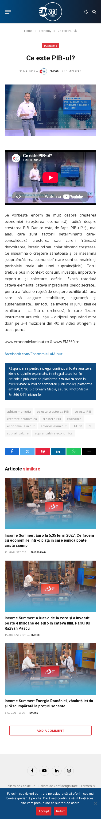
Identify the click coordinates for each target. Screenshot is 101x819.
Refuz (60, 811)
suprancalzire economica (54, 433)
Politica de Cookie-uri (20, 786)
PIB (90, 426)
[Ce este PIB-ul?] (50, 110)
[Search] (93, 12)
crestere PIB (52, 419)
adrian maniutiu (19, 411)
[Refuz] (95, 803)
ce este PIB (83, 411)
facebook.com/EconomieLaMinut (33, 353)
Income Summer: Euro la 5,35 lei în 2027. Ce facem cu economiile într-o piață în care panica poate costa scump (49, 540)
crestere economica (22, 419)
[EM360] (50, 11)
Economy (50, 45)
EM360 (54, 71)
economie (74, 419)
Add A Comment (50, 730)
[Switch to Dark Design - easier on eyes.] (86, 12)
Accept (44, 811)
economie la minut (21, 426)
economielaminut (54, 426)
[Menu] (8, 12)
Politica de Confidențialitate (58, 786)
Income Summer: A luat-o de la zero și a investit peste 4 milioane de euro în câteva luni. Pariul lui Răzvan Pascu (47, 623)
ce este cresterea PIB (53, 411)
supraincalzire (18, 433)
